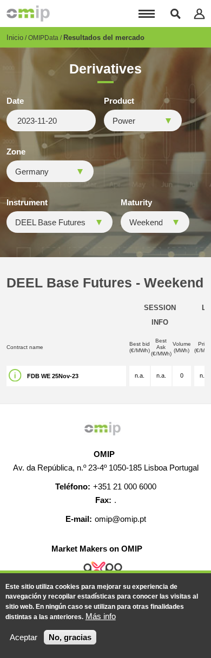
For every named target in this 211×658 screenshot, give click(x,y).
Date (15, 101)
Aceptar (23, 637)
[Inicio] (28, 13)
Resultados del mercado (103, 37)
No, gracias (70, 637)
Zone (15, 151)
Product (119, 101)
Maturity (136, 202)
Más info (100, 616)
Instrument (27, 202)
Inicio (14, 37)
